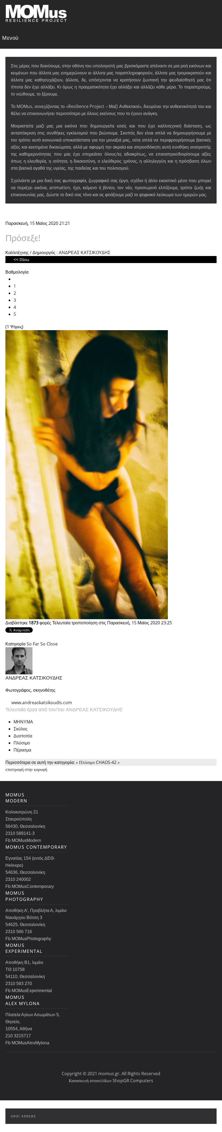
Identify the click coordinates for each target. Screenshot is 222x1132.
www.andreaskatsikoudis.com (41, 703)
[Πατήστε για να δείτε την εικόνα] (86, 474)
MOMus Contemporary (36, 847)
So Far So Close (42, 644)
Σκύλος (21, 729)
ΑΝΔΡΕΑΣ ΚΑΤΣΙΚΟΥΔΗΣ (84, 252)
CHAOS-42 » (108, 762)
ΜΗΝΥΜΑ (23, 722)
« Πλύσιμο (85, 762)
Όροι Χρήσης (23, 1116)
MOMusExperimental (24, 948)
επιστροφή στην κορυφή (26, 769)
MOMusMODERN (16, 798)
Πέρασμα (22, 750)
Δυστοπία (23, 736)
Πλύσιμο (22, 743)
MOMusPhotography (24, 896)
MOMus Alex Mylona (22, 1000)
